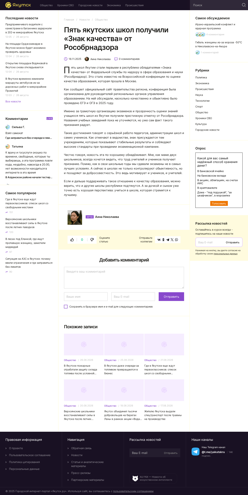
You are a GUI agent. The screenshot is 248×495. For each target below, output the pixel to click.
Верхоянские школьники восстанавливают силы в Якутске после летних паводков (79, 415)
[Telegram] (168, 239)
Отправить (232, 242)
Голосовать (219, 203)
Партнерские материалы (87, 480)
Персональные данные (24, 469)
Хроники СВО (65, 5)
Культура (201, 123)
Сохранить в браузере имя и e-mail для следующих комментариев (111, 306)
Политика (201, 77)
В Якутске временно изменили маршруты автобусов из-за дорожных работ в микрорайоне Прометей (25, 84)
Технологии (202, 100)
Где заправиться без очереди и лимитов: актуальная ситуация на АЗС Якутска (29, 137)
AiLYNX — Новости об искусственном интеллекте (156, 478)
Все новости (13, 101)
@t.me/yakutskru (213, 452)
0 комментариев (129, 58)
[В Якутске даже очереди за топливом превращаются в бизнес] (124, 344)
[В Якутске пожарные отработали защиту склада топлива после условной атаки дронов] (84, 344)
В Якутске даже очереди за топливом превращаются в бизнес (121, 369)
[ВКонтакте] (159, 239)
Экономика (114, 5)
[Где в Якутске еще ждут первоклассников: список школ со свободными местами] (164, 344)
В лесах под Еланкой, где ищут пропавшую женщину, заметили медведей (25, 242)
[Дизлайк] (92, 240)
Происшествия (134, 5)
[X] (172, 239)
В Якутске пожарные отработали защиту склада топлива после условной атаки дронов (80, 369)
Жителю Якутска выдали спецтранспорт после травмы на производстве (163, 415)
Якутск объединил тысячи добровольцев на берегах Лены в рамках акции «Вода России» (122, 415)
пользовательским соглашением (133, 491)
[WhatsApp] (176, 239)
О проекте (16, 448)
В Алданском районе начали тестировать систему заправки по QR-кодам (29, 177)
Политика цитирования (24, 462)
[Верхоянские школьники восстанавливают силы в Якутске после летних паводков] (84, 390)
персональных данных (225, 253)
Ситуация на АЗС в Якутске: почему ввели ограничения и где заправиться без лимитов (28, 262)
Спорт (199, 106)
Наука (199, 94)
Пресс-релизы (80, 473)
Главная (69, 19)
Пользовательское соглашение (29, 455)
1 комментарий (210, 52)
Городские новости (90, 5)
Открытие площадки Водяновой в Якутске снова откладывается (26, 65)
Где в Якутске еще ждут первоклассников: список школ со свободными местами (160, 369)
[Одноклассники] (163, 239)
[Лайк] (72, 240)
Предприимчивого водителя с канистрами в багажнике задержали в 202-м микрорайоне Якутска (28, 28)
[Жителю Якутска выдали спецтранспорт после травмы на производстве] (164, 390)
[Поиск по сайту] (243, 5)
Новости (84, 19)
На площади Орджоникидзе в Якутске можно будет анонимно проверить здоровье (25, 47)
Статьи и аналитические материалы (87, 464)
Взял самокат (14, 133)
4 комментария (215, 34)
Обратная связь (81, 448)
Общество (46, 5)
